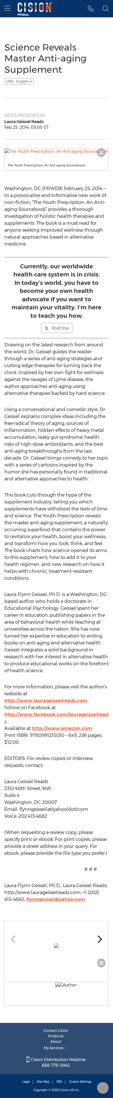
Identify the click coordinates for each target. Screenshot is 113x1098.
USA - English (18, 81)
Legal (26, 1082)
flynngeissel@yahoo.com (55, 899)
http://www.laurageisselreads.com (45, 700)
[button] (90, 8)
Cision (64, 1090)
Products (56, 1036)
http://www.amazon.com (62, 728)
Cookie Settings (80, 1082)
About (55, 1041)
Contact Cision (55, 1030)
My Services (54, 1048)
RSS (59, 1082)
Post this (60, 328)
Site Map (43, 1082)
